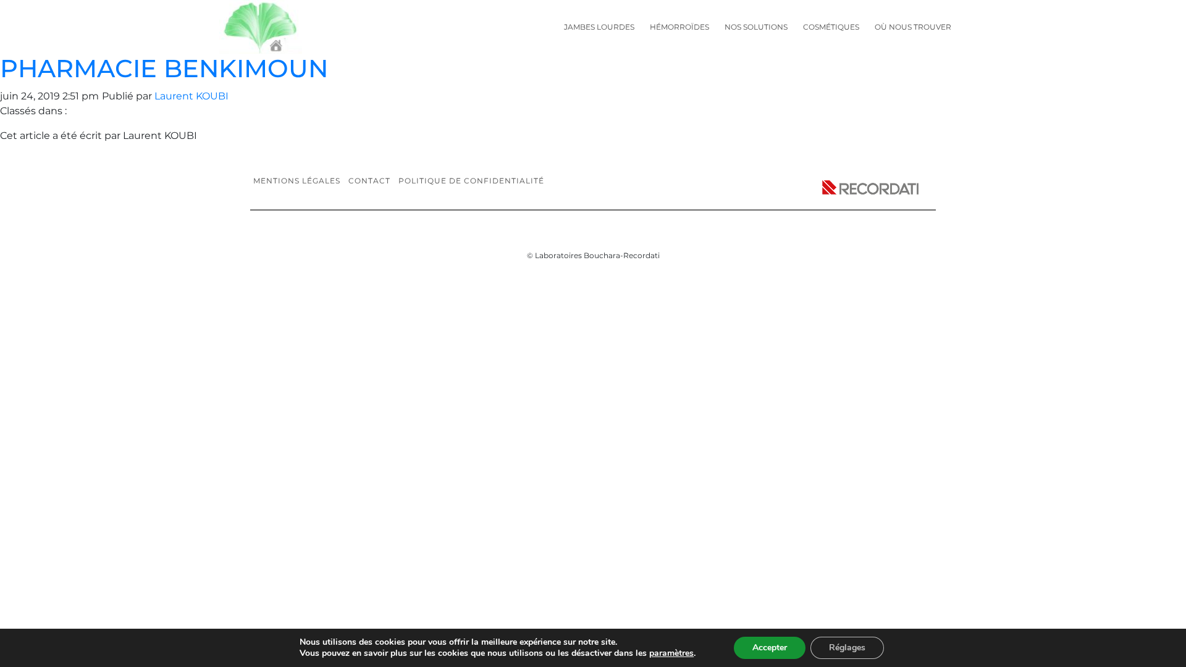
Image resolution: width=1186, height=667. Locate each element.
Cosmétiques (831, 26)
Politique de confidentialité (471, 180)
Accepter (769, 647)
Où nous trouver (913, 26)
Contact (369, 180)
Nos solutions (756, 26)
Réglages (847, 647)
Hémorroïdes (679, 26)
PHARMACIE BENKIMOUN (164, 68)
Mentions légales (296, 180)
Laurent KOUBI (191, 96)
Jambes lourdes (599, 26)
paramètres (671, 653)
